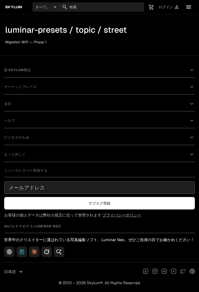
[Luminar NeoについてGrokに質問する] (46, 252)
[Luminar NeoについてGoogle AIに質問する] (59, 252)
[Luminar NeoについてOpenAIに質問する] (9, 252)
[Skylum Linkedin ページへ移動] (164, 272)
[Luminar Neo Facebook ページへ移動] (145, 272)
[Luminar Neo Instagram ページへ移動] (155, 272)
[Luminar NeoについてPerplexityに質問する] (22, 252)
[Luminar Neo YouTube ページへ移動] (173, 272)
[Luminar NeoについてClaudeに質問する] (34, 252)
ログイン (169, 7)
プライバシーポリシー (121, 215)
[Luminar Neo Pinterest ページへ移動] (192, 272)
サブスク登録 (99, 203)
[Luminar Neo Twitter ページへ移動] (183, 272)
